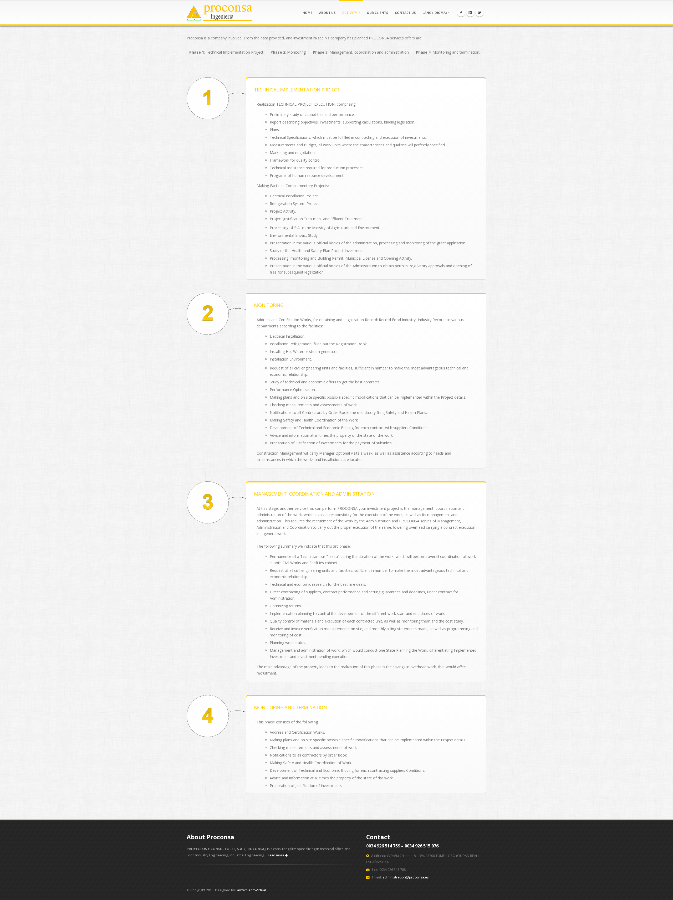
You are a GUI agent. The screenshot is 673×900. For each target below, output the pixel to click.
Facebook (461, 13)
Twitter (479, 13)
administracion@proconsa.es (406, 877)
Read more (276, 855)
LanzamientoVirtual (251, 890)
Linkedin (470, 13)
